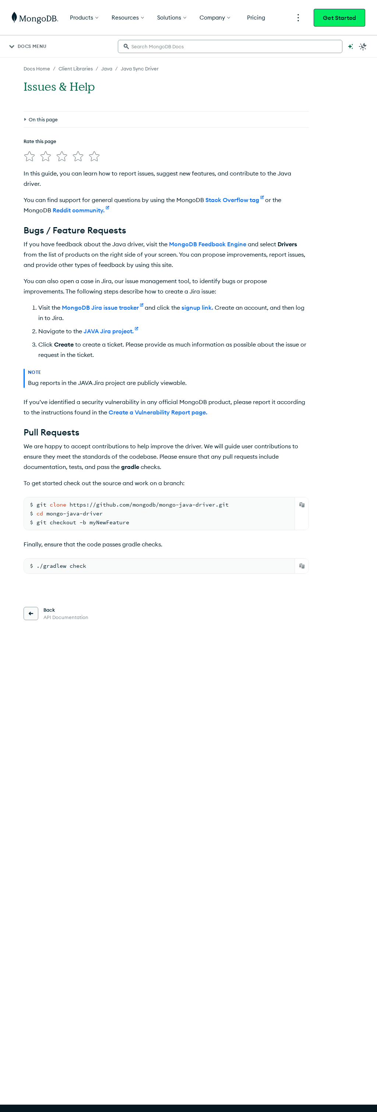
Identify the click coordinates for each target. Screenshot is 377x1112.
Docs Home (37, 69)
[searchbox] (230, 46)
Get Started (339, 17)
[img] (29, 156)
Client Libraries (76, 69)
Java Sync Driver (140, 69)
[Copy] (302, 505)
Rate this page (40, 141)
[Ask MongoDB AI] (350, 46)
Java (106, 69)
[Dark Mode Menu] (363, 46)
